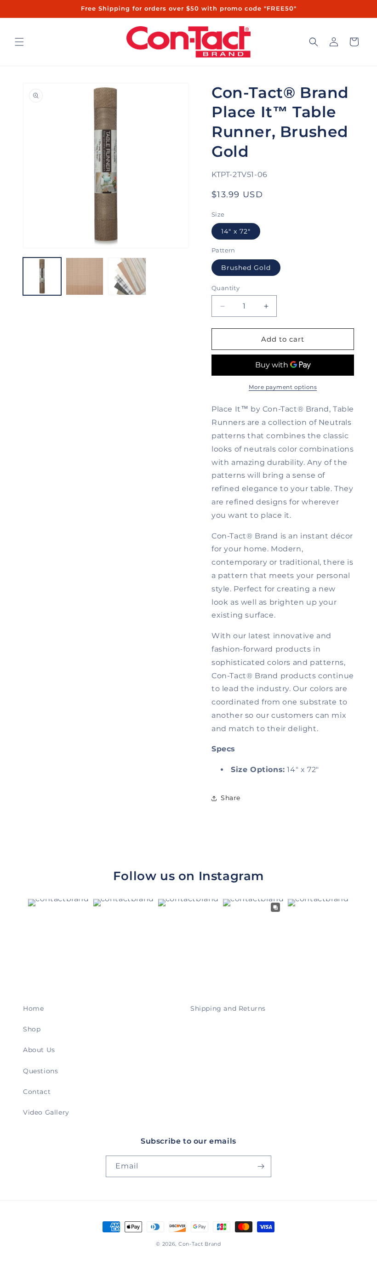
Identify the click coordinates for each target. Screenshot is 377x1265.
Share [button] (230, 798)
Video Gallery (46, 1112)
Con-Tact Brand (199, 1244)
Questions (40, 1071)
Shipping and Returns (228, 1008)
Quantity (225, 288)
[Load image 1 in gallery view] (42, 277)
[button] (19, 42)
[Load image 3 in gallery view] (127, 277)
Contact (37, 1092)
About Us (39, 1050)
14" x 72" (236, 231)
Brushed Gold (246, 267)
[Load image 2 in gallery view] (85, 277)
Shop (31, 1029)
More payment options (283, 387)
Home (33, 1008)
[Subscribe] (261, 1166)
